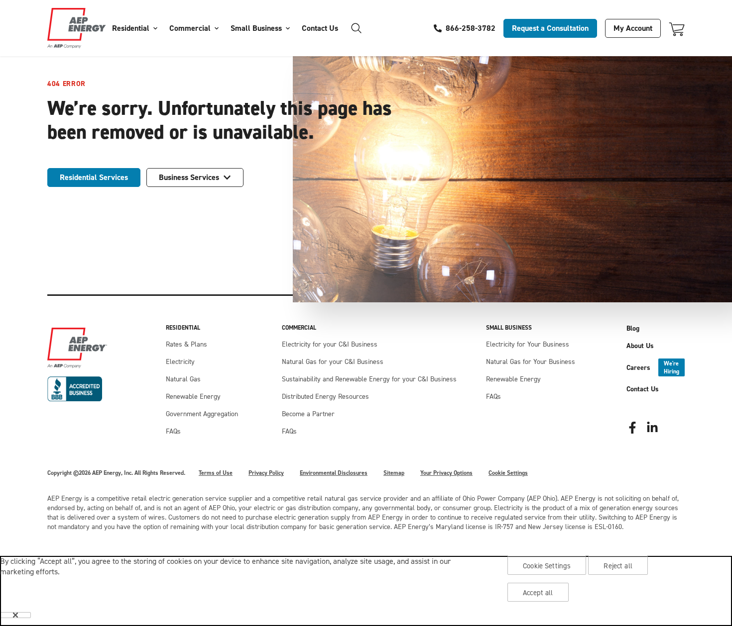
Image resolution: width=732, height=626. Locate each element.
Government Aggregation (202, 414)
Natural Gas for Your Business (530, 361)
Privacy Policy (266, 473)
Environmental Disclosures (333, 473)
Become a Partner (308, 414)
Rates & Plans (186, 344)
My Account (632, 28)
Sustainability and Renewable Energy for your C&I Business (369, 379)
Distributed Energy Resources (325, 396)
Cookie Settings (508, 473)
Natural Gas (183, 379)
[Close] (15, 615)
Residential (130, 28)
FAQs (173, 431)
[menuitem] (134, 28)
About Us (640, 346)
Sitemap (393, 473)
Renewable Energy (193, 396)
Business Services (189, 177)
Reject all (618, 566)
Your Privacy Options (446, 473)
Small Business (256, 28)
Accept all (538, 593)
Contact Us (320, 28)
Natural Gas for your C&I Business (332, 361)
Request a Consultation (550, 28)
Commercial (190, 28)
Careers (652, 367)
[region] (366, 591)
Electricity (180, 361)
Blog (632, 328)
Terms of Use (216, 473)
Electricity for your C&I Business (329, 344)
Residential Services (94, 177)
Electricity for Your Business (527, 344)
